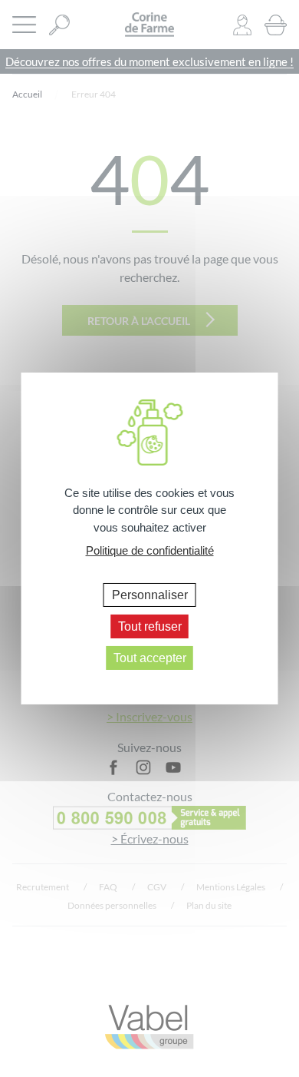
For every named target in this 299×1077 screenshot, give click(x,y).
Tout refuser (150, 626)
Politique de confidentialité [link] (150, 550)
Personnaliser (150, 594)
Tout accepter (149, 657)
